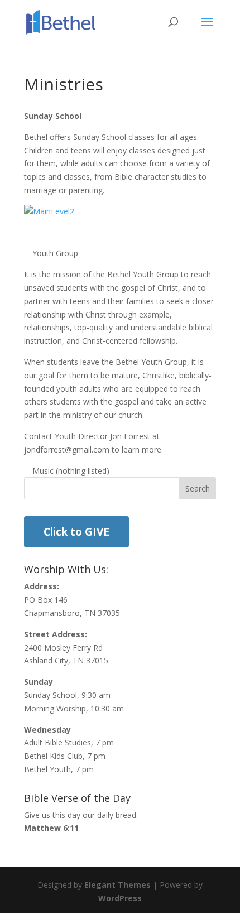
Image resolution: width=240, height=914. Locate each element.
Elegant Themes (117, 884)
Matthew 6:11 (51, 827)
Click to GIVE (76, 532)
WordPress (120, 898)
